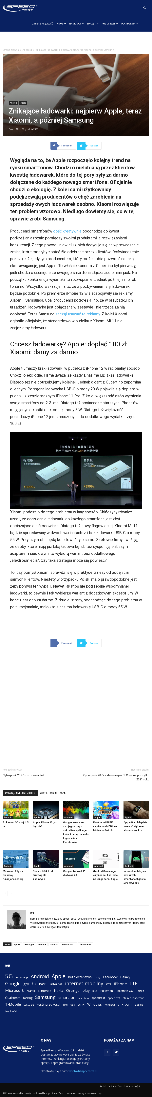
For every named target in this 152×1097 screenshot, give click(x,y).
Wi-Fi (81, 1004)
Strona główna (11, 50)
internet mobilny (84, 983)
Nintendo (44, 991)
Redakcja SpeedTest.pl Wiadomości (120, 1086)
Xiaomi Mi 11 (69, 944)
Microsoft (14, 990)
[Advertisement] (76, 40)
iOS (108, 984)
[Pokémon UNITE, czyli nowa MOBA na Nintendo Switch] (106, 810)
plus (95, 991)
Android (27, 50)
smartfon (66, 997)
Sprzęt (91, 23)
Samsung (45, 997)
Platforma (128, 23)
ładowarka (85, 944)
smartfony (83, 998)
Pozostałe (108, 23)
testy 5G (29, 1004)
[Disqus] (76, 709)
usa (72, 1004)
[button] (144, 8)
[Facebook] (107, 1052)
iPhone (42, 944)
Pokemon (106, 991)
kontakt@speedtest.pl (83, 1071)
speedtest (98, 998)
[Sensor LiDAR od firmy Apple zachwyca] (46, 859)
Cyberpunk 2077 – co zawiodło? (24, 775)
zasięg (139, 1004)
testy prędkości (48, 1004)
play (86, 990)
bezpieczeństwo (80, 977)
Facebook (110, 977)
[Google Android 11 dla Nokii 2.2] (76, 859)
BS (17, 129)
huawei (40, 984)
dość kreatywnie (67, 231)
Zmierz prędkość (42, 23)
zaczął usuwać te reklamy (77, 314)
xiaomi (54, 944)
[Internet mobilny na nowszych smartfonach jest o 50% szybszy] (136, 859)
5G (9, 976)
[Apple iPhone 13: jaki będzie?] (46, 810)
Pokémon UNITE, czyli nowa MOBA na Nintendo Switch (105, 826)
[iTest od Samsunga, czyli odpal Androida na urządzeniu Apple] (106, 859)
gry (26, 984)
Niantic (31, 991)
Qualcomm (12, 998)
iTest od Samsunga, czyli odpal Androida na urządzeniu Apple (105, 875)
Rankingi (75, 23)
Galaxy (125, 977)
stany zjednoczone (133, 997)
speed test (114, 997)
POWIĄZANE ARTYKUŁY (20, 793)
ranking (27, 998)
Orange (73, 990)
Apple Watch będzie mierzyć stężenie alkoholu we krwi (135, 826)
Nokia (58, 990)
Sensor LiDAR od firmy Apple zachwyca (43, 875)
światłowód (11, 1011)
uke (65, 1004)
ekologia (29, 944)
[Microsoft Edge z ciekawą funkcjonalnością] (15, 859)
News (60, 23)
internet (56, 984)
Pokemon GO (124, 991)
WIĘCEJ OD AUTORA (53, 793)
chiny (97, 977)
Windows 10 (111, 1004)
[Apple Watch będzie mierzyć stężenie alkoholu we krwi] (136, 810)
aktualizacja (22, 977)
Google (13, 983)
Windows (94, 1004)
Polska (140, 991)
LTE (133, 984)
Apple (23, 102)
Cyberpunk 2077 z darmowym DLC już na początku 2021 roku (116, 777)
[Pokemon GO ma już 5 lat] (15, 810)
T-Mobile (13, 1004)
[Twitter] (116, 1052)
